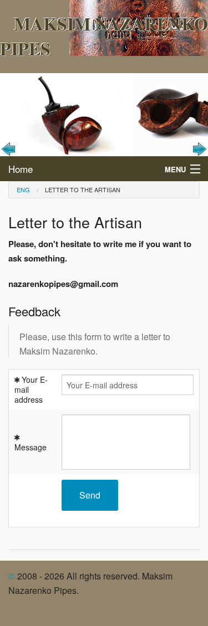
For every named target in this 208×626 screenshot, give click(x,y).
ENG (23, 189)
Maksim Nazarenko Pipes (104, 36)
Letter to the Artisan (82, 189)
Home (20, 169)
